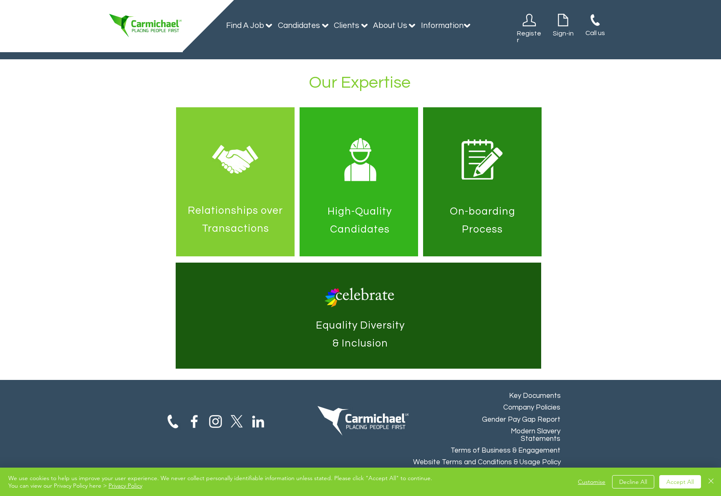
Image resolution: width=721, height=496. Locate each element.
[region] (235, 181)
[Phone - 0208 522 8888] (173, 421)
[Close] (711, 481)
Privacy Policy (125, 485)
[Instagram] (215, 421)
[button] (245, 25)
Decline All (633, 482)
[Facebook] (194, 421)
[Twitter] (236, 421)
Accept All (680, 482)
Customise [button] (591, 482)
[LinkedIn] (258, 421)
